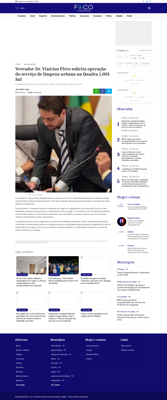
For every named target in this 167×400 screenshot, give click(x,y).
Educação (19, 372)
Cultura (19, 363)
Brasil (129, 16)
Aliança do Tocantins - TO (61, 354)
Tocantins (22, 16)
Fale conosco (126, 346)
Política (72, 16)
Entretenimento (58, 16)
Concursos (84, 16)
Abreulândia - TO (58, 346)
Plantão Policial (92, 354)
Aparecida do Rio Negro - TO (62, 376)
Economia (97, 16)
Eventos (89, 350)
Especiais (19, 380)
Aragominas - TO (57, 380)
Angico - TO (55, 372)
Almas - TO (55, 359)
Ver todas (20, 385)
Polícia (108, 16)
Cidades (119, 16)
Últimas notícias (127, 350)
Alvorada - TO (56, 363)
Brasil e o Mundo (22, 350)
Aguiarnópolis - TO (58, 350)
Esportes (43, 16)
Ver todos (55, 385)
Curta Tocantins (92, 346)
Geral (32, 16)
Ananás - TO (56, 367)
